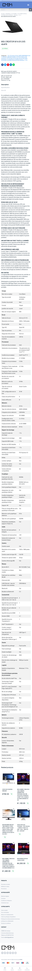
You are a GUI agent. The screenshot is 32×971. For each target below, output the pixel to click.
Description (5, 84)
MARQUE (4, 57)
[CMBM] (7, 947)
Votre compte (4, 910)
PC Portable (14, 13)
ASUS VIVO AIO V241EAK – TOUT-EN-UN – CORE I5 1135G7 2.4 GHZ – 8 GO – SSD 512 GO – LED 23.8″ (23, 828)
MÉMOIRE (9, 57)
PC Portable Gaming (22, 13)
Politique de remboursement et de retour (10, 919)
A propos (3, 898)
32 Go (16, 55)
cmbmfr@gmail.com (9, 937)
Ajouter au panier (11, 794)
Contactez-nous (5, 902)
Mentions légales (5, 896)
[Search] (30, 9)
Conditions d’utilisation (6, 900)
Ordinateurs (8, 13)
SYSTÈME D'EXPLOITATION (7, 15)
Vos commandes (5, 912)
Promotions (4, 888)
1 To (8, 55)
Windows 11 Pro (17, 15)
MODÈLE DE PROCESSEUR (18, 57)
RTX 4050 (25, 58)
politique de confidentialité (7, 921)
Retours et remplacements (7, 914)
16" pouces (12, 55)
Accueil (2, 13)
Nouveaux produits (5, 884)
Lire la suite (4, 837)
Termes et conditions (6, 923)
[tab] (15, 85)
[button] (28, 4)
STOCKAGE (3, 60)
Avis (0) (3, 90)
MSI (26, 57)
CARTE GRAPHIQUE (23, 55)
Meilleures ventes (5, 886)
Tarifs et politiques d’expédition (8, 916)
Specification (5, 87)
